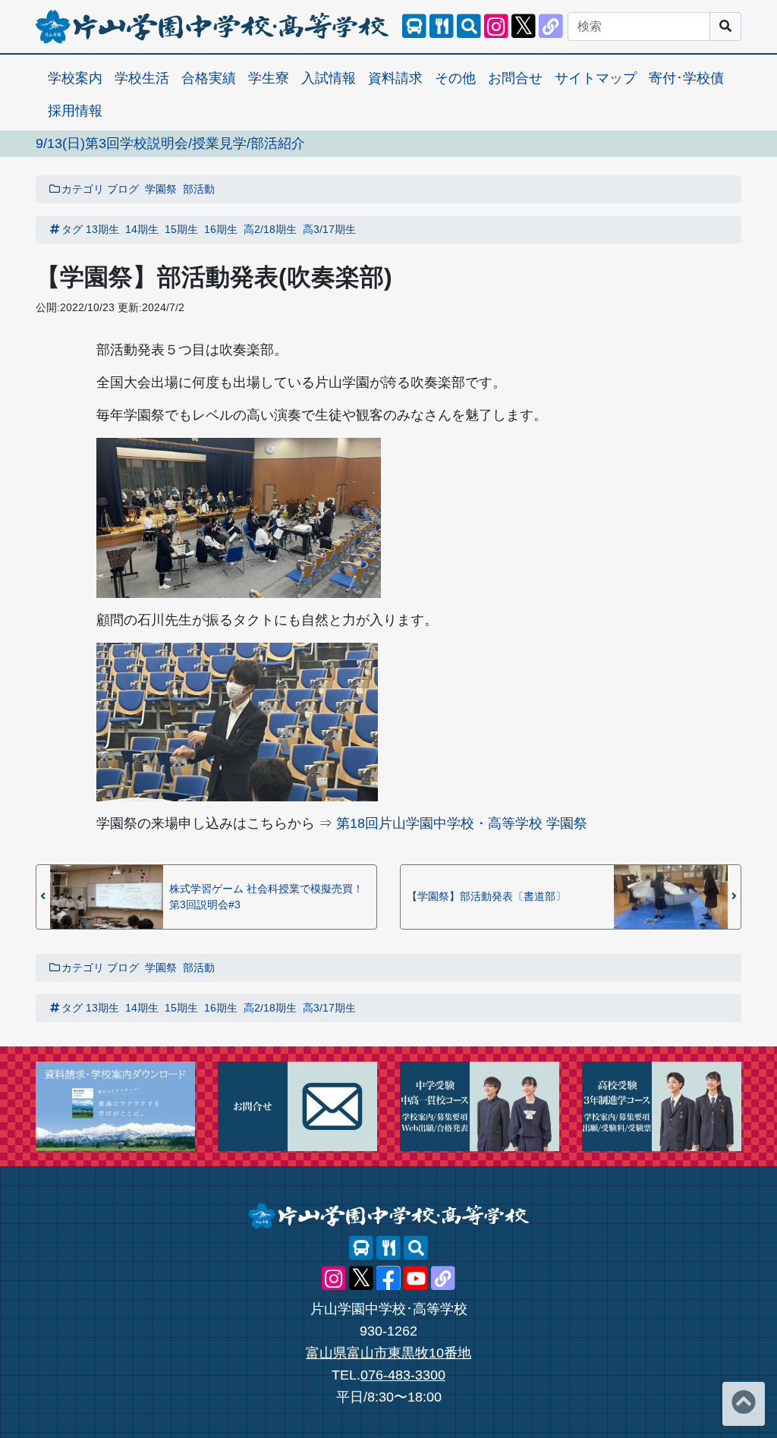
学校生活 (142, 78)
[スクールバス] (414, 26)
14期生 (142, 229)
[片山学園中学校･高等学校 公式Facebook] (388, 1278)
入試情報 (328, 78)
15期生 (181, 229)
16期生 (221, 229)
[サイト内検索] (469, 26)
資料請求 (395, 78)
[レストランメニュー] (441, 26)
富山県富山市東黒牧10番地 (388, 1353)
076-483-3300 (402, 1375)
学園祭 (161, 189)
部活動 (199, 189)
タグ (72, 229)
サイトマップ (596, 78)
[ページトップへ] (743, 1404)
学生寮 (268, 78)
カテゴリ (82, 189)
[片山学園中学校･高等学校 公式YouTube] (415, 1278)
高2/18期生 (270, 229)
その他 (455, 78)
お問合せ (515, 78)
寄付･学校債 (686, 78)
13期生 (102, 229)
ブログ (123, 189)
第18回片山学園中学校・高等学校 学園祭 (461, 823)
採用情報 (75, 110)
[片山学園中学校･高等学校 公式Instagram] (496, 26)
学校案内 (75, 78)
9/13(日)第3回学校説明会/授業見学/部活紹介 (170, 143)
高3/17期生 (329, 229)
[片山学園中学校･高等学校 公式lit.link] (551, 26)
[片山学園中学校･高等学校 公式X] (523, 26)
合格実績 (208, 78)
